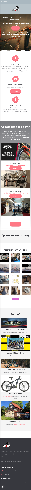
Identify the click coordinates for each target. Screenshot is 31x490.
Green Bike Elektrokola (15, 370)
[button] (15, 2)
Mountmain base (7, 396)
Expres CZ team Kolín (15, 353)
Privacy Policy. (4, 463)
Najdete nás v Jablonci (15, 85)
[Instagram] (3, 487)
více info (15, 224)
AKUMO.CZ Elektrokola (15, 329)
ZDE (15, 28)
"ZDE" (22, 40)
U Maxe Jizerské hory (19, 424)
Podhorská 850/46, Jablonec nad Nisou (13, 471)
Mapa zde (15, 91)
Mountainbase (15, 393)
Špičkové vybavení (15, 105)
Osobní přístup (15, 64)
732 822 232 (7, 474)
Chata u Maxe (15, 422)
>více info (15, 168)
